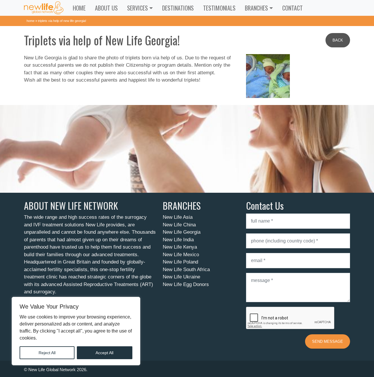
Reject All (47, 352)
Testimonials (219, 8)
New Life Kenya (180, 247)
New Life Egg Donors (186, 284)
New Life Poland (180, 262)
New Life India (178, 239)
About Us (106, 8)
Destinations (178, 8)
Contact (292, 8)
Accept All (104, 352)
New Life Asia (178, 217)
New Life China (179, 225)
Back (338, 40)
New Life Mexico (181, 254)
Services (137, 8)
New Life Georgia (181, 232)
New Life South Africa (186, 269)
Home (79, 8)
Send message (327, 341)
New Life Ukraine (181, 277)
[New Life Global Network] (43, 8)
